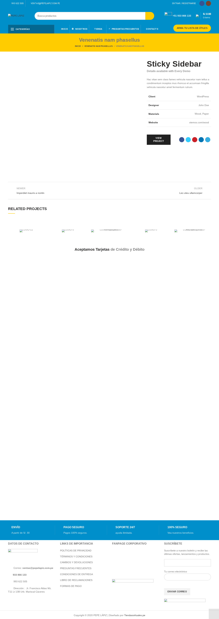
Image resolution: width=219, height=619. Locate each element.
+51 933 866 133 (182, 15)
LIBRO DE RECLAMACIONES (76, 580)
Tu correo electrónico (175, 571)
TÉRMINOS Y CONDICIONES (76, 556)
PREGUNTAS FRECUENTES (75, 568)
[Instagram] (208, 3)
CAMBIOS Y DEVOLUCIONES (76, 562)
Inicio (78, 46)
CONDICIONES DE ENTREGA (76, 574)
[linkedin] (201, 139)
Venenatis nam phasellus (98, 46)
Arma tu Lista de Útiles (192, 28)
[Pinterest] (194, 139)
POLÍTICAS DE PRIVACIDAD (75, 550)
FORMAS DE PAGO (71, 586)
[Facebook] (201, 3)
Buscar (149, 16)
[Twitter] (188, 139)
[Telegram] (207, 139)
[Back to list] (109, 190)
